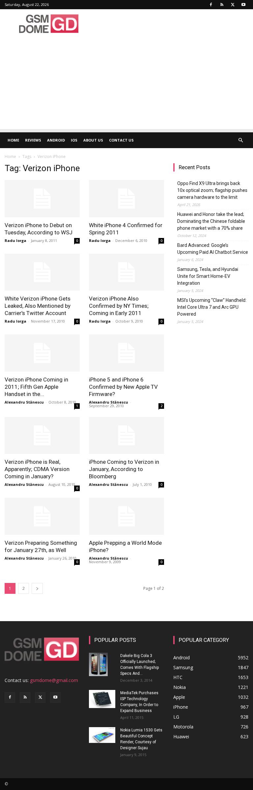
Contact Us (121, 140)
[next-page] (37, 588)
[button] (240, 140)
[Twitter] (233, 4)
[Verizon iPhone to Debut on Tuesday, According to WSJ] (42, 198)
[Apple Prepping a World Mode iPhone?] (126, 516)
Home (13, 140)
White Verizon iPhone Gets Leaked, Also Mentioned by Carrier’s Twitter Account (37, 305)
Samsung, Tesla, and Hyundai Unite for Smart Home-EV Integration (207, 276)
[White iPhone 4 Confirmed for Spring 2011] (126, 198)
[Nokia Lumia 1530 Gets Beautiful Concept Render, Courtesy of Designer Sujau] (102, 735)
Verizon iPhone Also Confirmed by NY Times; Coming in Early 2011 (119, 305)
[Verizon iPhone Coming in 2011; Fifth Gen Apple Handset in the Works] (42, 353)
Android (56, 140)
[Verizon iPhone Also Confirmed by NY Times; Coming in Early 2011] (126, 272)
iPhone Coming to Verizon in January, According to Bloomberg (124, 469)
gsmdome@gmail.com (54, 680)
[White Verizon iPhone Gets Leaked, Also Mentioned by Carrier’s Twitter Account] (42, 272)
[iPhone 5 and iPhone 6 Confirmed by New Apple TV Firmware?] (126, 353)
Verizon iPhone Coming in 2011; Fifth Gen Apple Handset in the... (36, 386)
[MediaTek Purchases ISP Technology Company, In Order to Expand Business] (102, 699)
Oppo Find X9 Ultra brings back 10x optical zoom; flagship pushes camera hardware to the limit (212, 190)
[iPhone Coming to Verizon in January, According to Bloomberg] (126, 435)
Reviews (33, 140)
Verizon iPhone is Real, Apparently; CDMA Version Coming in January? (37, 469)
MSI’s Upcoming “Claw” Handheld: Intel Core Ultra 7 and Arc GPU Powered (211, 307)
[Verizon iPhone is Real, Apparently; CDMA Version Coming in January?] (42, 435)
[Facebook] (211, 4)
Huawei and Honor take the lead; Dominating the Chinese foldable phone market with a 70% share (211, 221)
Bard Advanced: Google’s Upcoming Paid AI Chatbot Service (212, 249)
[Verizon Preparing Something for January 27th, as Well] (42, 516)
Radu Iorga (15, 240)
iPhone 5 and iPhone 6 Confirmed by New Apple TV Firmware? (123, 386)
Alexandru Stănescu (24, 402)
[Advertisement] (126, 83)
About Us (93, 140)
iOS (74, 140)
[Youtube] (243, 4)
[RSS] (222, 4)
